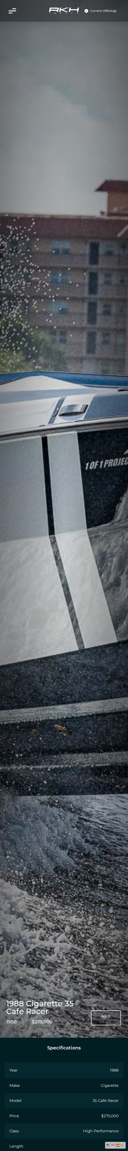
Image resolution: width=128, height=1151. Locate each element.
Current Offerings (103, 11)
